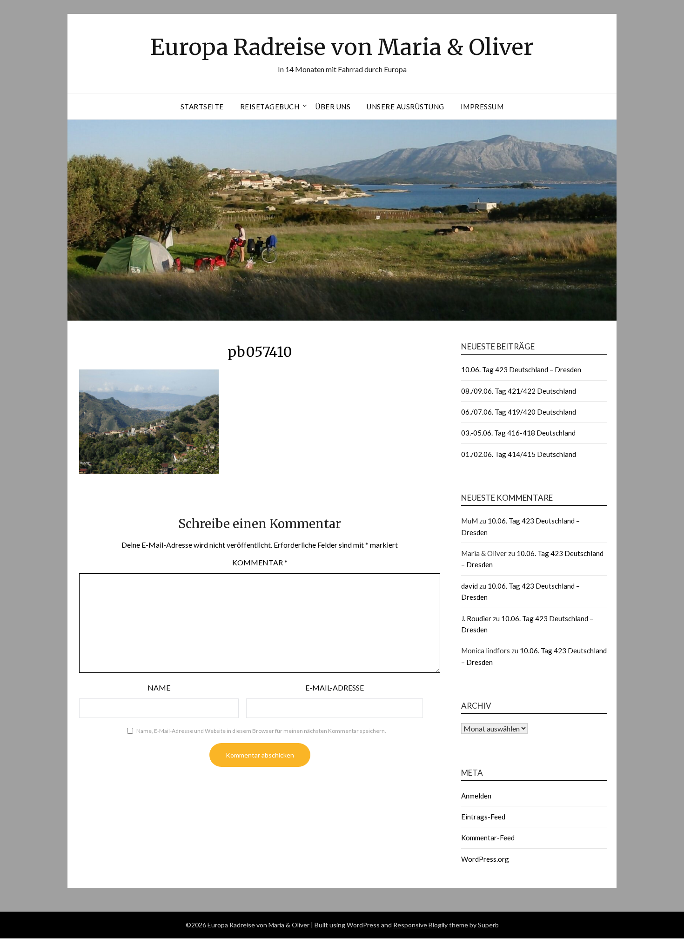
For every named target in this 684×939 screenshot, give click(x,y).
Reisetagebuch (270, 106)
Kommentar (260, 562)
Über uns (332, 106)
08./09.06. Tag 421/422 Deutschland (518, 391)
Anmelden (476, 795)
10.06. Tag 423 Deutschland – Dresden (521, 369)
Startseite (202, 106)
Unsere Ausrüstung (405, 106)
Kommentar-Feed (488, 837)
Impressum (482, 106)
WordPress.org (485, 859)
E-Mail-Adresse (334, 687)
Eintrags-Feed (483, 816)
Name (159, 687)
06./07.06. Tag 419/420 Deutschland (518, 412)
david (469, 586)
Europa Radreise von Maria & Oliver (342, 47)
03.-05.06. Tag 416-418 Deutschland (518, 433)
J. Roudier (476, 618)
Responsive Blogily (420, 925)
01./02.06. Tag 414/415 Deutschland (518, 454)
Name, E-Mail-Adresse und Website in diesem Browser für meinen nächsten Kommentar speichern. (261, 730)
